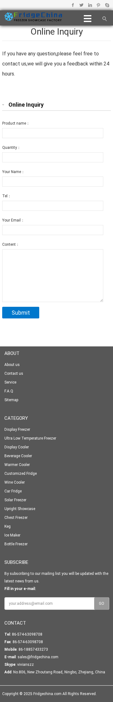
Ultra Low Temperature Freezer (30, 438)
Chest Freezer (16, 517)
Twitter (81, 5)
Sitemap (11, 400)
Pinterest (98, 5)
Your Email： (13, 220)
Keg (7, 526)
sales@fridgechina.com (38, 657)
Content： (10, 244)
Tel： (6, 196)
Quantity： (11, 147)
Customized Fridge (20, 473)
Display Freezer (17, 429)
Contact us (13, 373)
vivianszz (25, 664)
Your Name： (13, 172)
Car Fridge (13, 491)
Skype (107, 5)
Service (10, 382)
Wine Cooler (14, 482)
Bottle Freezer (16, 544)
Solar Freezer (15, 500)
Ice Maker (12, 535)
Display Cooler (16, 447)
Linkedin (90, 5)
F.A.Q (8, 391)
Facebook (73, 5)
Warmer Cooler (17, 465)
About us (12, 364)
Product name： (16, 123)
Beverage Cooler (18, 456)
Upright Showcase (19, 509)
